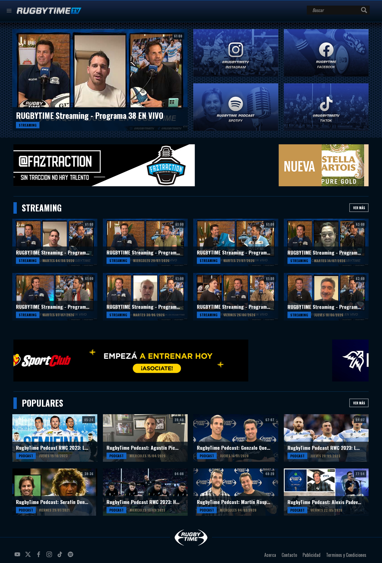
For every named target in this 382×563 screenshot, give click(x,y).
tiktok (60, 557)
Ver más (359, 207)
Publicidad (311, 555)
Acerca (270, 555)
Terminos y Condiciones (346, 555)
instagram (50, 557)
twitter (28, 557)
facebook (39, 557)
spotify (71, 557)
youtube (18, 557)
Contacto (289, 555)
